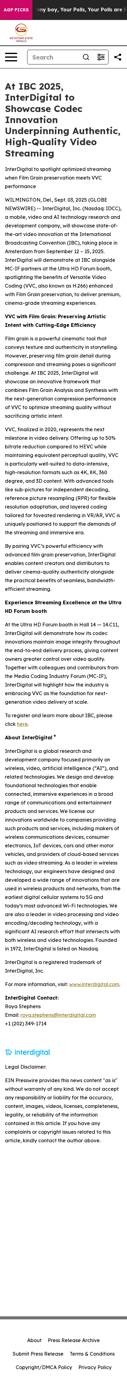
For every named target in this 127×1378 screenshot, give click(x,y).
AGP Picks (16, 10)
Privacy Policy (95, 1367)
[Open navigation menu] (11, 57)
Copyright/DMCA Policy (44, 1367)
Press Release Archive (74, 1340)
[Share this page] (117, 57)
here (22, 724)
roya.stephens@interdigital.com (58, 1015)
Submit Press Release (38, 1354)
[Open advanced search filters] (100, 57)
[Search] (86, 57)
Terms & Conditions (92, 1354)
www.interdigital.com (94, 984)
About (34, 1340)
